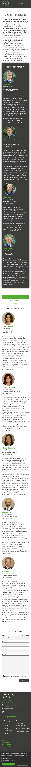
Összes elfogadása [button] (8, 764)
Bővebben (9, 758)
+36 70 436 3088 (7, 454)
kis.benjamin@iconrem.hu (10, 516)
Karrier (4, 740)
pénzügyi (15, 303)
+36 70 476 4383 (7, 393)
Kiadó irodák (7, 745)
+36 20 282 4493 (8, 203)
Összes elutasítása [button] (22, 764)
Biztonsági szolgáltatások (21, 725)
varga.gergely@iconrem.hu (11, 253)
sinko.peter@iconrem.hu (9, 575)
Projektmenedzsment (21, 728)
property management (15, 293)
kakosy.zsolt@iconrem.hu (11, 144)
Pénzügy (7, 733)
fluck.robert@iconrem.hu (10, 201)
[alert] (15, 759)
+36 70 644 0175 (7, 518)
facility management (15, 300)
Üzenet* (4, 654)
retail (15, 297)
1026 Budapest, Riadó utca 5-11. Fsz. (13, 705)
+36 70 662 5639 (8, 91)
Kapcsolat (6, 747)
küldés (23, 681)
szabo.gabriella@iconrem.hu (10, 331)
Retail (6, 726)
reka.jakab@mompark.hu (9, 452)
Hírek (4, 749)
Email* (3, 648)
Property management (9, 722)
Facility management (9, 729)
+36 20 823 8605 (8, 255)
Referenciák (6, 743)
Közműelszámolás (21, 731)
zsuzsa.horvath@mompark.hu (11, 391)
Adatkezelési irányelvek (18, 676)
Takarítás (19, 721)
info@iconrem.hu (8, 708)
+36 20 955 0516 (7, 146)
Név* (3, 641)
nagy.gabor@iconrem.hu (10, 89)
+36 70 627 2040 (7, 333)
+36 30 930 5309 (7, 577)
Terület (3, 635)
